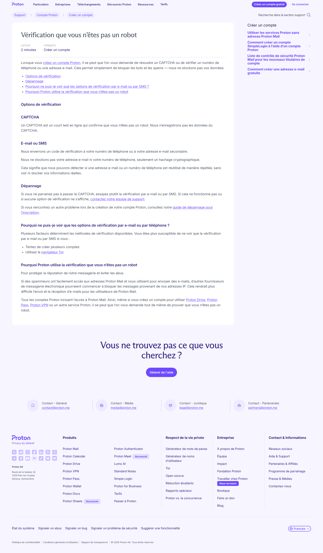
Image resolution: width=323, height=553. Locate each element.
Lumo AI (120, 464)
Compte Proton (47, 15)
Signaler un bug (76, 528)
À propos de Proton (230, 449)
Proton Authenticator (128, 449)
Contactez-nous (280, 486)
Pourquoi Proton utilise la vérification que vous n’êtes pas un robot (76, 92)
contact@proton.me (56, 408)
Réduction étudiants (180, 483)
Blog (220, 505)
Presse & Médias (280, 479)
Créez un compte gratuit (269, 4)
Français (299, 528)
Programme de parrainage (287, 471)
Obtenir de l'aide (161, 372)
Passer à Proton (125, 501)
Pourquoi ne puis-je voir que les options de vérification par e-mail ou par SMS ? (87, 87)
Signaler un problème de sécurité (114, 528)
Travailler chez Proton (232, 479)
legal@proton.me (191, 408)
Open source (175, 476)
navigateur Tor (52, 252)
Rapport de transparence (94, 542)
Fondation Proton (229, 471)
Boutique (223, 490)
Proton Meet (122, 456)
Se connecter (300, 4)
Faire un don (226, 498)
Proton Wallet (72, 486)
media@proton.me (123, 408)
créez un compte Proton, (62, 63)
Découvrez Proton (119, 4)
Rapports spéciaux (179, 490)
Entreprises (62, 4)
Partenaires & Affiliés (283, 464)
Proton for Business (127, 486)
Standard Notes (125, 471)
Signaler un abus (49, 528)
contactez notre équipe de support (117, 199)
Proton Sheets (72, 501)
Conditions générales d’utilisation (60, 542)
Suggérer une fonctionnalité (160, 528)
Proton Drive (195, 300)
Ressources (146, 4)
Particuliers (41, 4)
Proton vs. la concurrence (184, 498)
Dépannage (34, 81)
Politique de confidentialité (26, 542)
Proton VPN (39, 305)
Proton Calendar (74, 456)
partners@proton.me (262, 408)
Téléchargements (89, 4)
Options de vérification (43, 76)
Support (19, 15)
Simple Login (123, 479)
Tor (168, 468)
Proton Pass (71, 479)
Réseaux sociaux (280, 449)
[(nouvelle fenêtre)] (14, 452)
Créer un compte (81, 15)
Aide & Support (279, 456)
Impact (222, 464)
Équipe (222, 456)
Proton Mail (71, 449)
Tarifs (163, 4)
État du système (23, 528)
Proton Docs (71, 493)
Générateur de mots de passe (186, 449)
